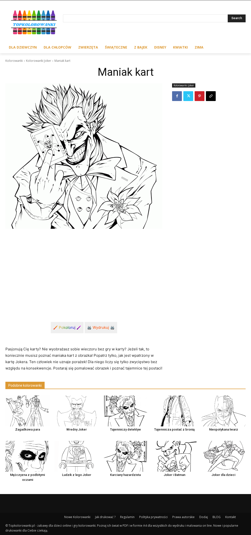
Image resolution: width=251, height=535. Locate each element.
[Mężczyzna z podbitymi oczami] (27, 456)
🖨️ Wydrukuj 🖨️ (101, 327)
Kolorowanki (14, 61)
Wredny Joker (76, 429)
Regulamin (127, 517)
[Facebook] (177, 96)
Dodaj (203, 517)
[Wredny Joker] (76, 410)
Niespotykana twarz (223, 429)
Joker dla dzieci (223, 475)
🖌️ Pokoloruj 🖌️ (67, 327)
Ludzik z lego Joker (76, 475)
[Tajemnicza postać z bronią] (174, 410)
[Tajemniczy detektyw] (125, 410)
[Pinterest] (199, 96)
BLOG (217, 517)
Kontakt (230, 517)
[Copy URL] (211, 96)
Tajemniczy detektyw (125, 429)
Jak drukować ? (105, 517)
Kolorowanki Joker (38, 61)
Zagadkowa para (27, 429)
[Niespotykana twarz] (223, 410)
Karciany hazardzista (125, 475)
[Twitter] (188, 96)
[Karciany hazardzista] (125, 456)
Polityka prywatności (153, 517)
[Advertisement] (83, 269)
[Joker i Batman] (174, 456)
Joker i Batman (174, 475)
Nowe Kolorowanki (77, 517)
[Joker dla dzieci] (223, 456)
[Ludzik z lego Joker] (76, 456)
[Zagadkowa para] (27, 410)
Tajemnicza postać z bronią (174, 429)
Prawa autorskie (183, 517)
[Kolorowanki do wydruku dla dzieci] (34, 23)
